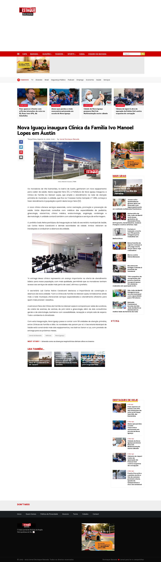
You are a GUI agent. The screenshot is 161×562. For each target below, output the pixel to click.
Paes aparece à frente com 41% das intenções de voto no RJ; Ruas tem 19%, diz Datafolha (32, 112)
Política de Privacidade (49, 514)
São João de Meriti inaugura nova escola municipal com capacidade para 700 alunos (135, 294)
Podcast (71, 80)
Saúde (98, 80)
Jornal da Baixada (35, 335)
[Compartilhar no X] (21, 147)
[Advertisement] (80, 35)
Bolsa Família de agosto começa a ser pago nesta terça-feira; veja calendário (135, 246)
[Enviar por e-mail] (21, 157)
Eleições (47, 54)
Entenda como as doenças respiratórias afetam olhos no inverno (68, 341)
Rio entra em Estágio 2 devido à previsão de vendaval (135, 268)
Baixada (34, 54)
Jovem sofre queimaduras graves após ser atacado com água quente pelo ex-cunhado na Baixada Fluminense (127, 204)
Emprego (80, 80)
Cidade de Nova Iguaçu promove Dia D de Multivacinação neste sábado (96, 111)
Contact (96, 514)
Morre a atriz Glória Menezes (134, 256)
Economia (90, 80)
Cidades (85, 514)
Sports (71, 54)
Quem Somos (31, 514)
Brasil (47, 80)
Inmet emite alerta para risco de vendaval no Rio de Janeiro (125, 190)
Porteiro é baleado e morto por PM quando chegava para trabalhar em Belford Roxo (127, 233)
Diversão (39, 80)
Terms (75, 514)
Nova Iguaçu (59, 335)
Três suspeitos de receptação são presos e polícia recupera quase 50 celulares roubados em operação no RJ (127, 281)
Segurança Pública (58, 80)
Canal (82, 54)
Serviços (107, 80)
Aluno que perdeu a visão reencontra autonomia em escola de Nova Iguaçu (62, 111)
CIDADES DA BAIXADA (97, 54)
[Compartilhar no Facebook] (21, 142)
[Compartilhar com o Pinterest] (21, 152)
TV (32, 80)
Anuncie (65, 514)
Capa (24, 54)
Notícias (48, 335)
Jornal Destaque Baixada (69, 139)
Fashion (59, 54)
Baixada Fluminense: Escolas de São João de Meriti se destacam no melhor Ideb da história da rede (127, 307)
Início (19, 514)
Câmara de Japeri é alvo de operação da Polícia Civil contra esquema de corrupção (129, 111)
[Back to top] (155, 557)
